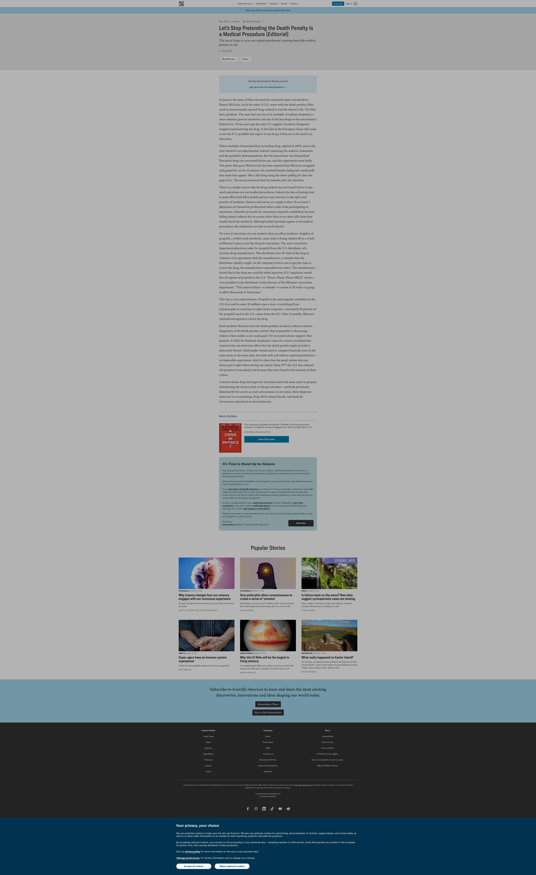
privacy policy (192, 851)
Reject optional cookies (232, 866)
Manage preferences (188, 858)
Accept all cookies (194, 866)
